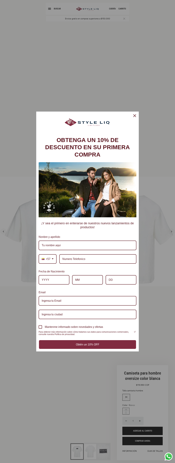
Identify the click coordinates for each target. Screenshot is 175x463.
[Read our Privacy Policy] (134, 332)
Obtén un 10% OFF (87, 344)
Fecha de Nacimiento (52, 271)
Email (42, 292)
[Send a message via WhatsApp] (168, 456)
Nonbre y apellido (49, 236)
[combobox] (48, 259)
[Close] (135, 116)
